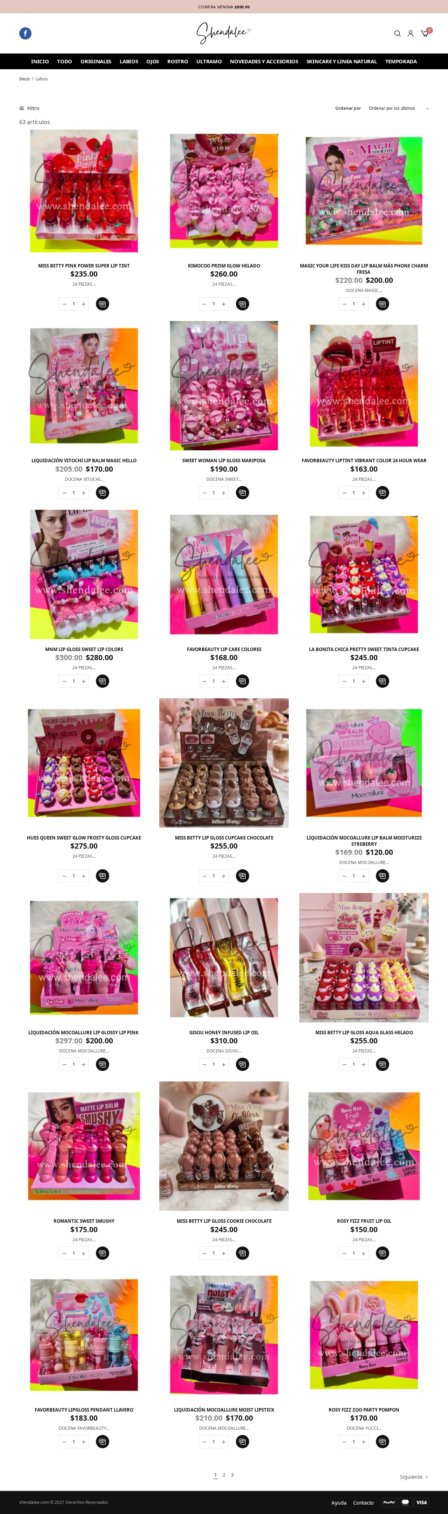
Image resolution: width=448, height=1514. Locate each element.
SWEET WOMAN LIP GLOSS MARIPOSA (224, 460)
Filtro (32, 108)
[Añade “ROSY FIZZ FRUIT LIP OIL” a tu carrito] (382, 1253)
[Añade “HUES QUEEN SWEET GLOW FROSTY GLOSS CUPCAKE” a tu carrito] (102, 876)
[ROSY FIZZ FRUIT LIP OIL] (364, 1146)
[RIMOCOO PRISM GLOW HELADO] (224, 191)
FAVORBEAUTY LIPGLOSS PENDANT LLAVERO (84, 1410)
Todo (64, 61)
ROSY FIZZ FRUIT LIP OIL (364, 1221)
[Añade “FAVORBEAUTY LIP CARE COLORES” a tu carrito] (242, 681)
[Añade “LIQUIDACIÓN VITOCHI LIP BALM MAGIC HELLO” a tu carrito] (102, 492)
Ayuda (338, 1502)
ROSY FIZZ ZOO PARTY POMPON (364, 1410)
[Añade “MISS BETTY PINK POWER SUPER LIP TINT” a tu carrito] (102, 303)
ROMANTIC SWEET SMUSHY (84, 1221)
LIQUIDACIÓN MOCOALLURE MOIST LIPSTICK (224, 1410)
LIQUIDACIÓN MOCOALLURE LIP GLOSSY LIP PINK (84, 1032)
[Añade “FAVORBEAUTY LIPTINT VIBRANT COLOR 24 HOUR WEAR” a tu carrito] (382, 492)
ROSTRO (177, 61)
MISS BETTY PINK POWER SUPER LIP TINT (84, 266)
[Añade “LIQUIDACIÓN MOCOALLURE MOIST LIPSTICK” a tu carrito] (242, 1441)
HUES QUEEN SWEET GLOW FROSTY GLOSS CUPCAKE (84, 838)
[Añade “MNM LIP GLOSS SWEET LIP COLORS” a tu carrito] (102, 681)
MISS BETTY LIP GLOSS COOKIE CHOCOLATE (224, 1221)
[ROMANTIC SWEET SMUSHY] (84, 1146)
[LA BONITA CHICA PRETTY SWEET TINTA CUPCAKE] (364, 574)
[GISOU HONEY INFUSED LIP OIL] (224, 957)
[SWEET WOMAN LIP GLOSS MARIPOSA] (224, 385)
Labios (129, 61)
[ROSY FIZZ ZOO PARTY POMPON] (364, 1335)
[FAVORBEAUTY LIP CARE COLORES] (224, 574)
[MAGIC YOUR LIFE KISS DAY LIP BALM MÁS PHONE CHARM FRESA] (364, 191)
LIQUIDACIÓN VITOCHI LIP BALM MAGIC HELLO (83, 460)
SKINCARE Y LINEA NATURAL (342, 61)
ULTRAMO (209, 61)
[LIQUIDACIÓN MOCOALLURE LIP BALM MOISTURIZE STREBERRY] (364, 763)
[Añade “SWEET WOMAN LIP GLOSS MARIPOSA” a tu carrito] (242, 492)
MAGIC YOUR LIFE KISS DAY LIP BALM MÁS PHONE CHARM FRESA (364, 269)
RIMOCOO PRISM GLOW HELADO (224, 266)
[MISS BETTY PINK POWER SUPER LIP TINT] (84, 191)
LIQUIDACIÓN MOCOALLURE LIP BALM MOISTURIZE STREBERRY (364, 841)
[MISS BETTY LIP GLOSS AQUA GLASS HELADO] (364, 957)
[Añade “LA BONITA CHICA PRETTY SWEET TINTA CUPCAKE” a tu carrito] (382, 681)
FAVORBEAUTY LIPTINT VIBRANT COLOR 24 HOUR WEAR (364, 460)
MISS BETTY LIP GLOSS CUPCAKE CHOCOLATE (224, 838)
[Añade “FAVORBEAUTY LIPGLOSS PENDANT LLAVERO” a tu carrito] (102, 1441)
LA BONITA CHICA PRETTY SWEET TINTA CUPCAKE (364, 649)
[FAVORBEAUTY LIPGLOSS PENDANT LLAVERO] (84, 1335)
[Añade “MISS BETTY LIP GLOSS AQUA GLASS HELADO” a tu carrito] (382, 1064)
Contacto (363, 1502)
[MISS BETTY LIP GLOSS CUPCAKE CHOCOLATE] (224, 763)
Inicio (40, 61)
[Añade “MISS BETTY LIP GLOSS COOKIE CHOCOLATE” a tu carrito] (242, 1253)
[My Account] (410, 33)
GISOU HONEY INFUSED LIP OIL (224, 1032)
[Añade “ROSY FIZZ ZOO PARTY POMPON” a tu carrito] (382, 1441)
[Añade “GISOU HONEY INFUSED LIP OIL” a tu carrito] (242, 1064)
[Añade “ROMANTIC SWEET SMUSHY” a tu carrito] (102, 1253)
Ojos (152, 61)
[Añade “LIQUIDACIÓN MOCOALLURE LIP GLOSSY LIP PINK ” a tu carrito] (102, 1064)
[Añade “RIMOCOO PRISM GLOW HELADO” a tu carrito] (242, 303)
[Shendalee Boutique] (224, 33)
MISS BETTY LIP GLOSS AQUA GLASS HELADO (364, 1032)
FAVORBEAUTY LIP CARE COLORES (224, 649)
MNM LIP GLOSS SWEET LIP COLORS (84, 649)
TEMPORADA (401, 61)
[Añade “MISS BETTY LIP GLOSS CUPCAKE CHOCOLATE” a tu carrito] (242, 876)
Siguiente (411, 1476)
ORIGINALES (95, 61)
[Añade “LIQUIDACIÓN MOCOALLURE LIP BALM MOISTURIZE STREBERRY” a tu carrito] (382, 876)
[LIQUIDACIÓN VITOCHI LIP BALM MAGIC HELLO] (84, 385)
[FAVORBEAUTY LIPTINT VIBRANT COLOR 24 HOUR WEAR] (364, 385)
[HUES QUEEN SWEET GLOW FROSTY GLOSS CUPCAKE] (84, 763)
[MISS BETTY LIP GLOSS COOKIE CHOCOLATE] (224, 1146)
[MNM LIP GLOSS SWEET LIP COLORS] (84, 574)
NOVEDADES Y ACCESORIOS (264, 61)
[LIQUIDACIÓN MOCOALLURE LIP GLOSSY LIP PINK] (84, 957)
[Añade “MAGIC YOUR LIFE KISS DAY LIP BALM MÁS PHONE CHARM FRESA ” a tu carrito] (382, 303)
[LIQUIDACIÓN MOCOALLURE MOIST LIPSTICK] (224, 1335)
